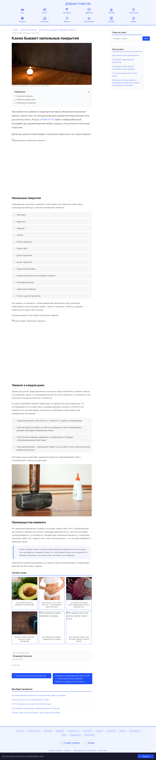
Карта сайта (103, 750)
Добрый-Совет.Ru (78, 3)
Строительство (73, 731)
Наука (64, 735)
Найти (146, 38)
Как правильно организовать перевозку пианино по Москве (36, 708)
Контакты (67, 750)
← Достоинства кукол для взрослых (30, 676)
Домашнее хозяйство (29, 30)
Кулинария (67, 13)
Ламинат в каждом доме (25, 99)
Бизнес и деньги (34, 731)
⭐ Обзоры (90, 743)
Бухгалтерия (89, 735)
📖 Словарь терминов (71, 743)
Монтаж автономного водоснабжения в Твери (30, 700)
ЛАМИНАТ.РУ (47, 119)
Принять (145, 756)
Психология (133, 13)
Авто (22, 13)
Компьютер (45, 21)
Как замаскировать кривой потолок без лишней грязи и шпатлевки (39, 695)
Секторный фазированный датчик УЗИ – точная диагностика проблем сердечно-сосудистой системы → (72, 679)
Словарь (111, 21)
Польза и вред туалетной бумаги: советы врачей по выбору (36, 713)
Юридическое (75, 735)
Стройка (111, 13)
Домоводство (89, 21)
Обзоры (133, 21)
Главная (15, 30)
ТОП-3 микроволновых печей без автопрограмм (31, 704)
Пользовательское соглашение (85, 750)
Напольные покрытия (24, 96)
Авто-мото (20, 731)
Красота (67, 21)
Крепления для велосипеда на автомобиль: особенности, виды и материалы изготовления (126, 82)
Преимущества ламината (26, 103)
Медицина (89, 13)
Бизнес (44, 13)
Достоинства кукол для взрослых (125, 55)
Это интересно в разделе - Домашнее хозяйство (57, 30)
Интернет (22, 21)
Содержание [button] (51, 92)
